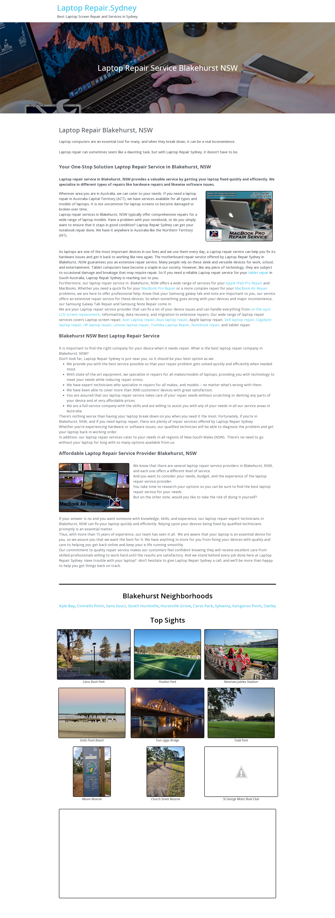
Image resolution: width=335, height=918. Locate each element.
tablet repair (258, 272)
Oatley (270, 605)
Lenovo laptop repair (131, 325)
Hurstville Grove (176, 605)
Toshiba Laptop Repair (170, 325)
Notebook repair (205, 325)
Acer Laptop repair (138, 319)
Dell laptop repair (239, 319)
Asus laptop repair (171, 319)
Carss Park (203, 605)
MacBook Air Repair (251, 288)
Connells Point (90, 605)
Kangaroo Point (247, 605)
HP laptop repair (97, 325)
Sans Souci (116, 605)
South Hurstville (143, 605)
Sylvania (222, 605)
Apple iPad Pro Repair (244, 283)
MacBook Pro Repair (158, 288)
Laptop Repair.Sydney (96, 7)
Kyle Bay (67, 605)
